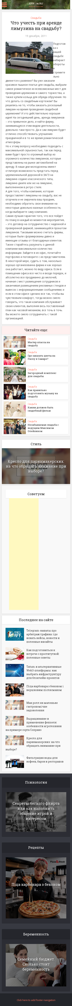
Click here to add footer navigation (36, 1000)
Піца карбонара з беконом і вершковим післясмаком (45, 688)
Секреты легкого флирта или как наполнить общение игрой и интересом (36, 811)
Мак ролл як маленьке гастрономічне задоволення (42, 706)
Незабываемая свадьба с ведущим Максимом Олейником (43, 428)
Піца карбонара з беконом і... (36, 887)
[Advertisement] (24, 554)
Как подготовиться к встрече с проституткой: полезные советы (42, 653)
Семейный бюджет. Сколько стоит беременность (36, 964)
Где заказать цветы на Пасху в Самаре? (41, 357)
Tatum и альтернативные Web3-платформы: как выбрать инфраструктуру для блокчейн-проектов (43, 672)
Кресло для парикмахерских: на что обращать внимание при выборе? (36, 466)
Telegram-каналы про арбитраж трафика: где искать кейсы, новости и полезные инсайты (43, 636)
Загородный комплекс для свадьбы (42, 374)
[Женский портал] (36, 4)
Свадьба (36, 18)
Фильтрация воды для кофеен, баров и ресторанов (45, 759)
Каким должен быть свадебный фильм (40, 409)
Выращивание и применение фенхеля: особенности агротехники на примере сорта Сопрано (34, 724)
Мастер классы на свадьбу (39, 344)
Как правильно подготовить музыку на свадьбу (43, 393)
